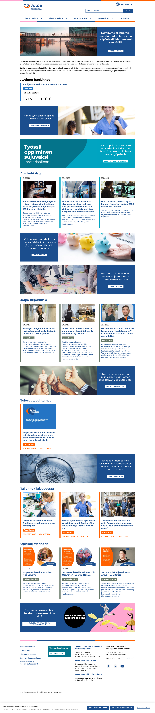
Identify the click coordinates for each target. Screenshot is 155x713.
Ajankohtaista (56, 18)
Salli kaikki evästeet (98, 708)
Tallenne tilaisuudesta (37, 488)
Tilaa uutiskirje (57, 654)
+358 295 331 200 (127, 658)
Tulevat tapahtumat (35, 400)
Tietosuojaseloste (28, 654)
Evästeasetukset (27, 647)
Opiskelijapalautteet (115, 387)
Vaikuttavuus (116, 286)
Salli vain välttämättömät (122, 708)
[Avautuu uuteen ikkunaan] (108, 666)
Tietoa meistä (31, 18)
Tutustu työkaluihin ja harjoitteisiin (39, 624)
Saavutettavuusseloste (30, 658)
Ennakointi (103, 18)
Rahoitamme (80, 18)
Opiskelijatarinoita (34, 544)
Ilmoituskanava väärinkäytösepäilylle (29, 663)
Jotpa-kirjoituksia (33, 300)
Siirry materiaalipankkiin (115, 161)
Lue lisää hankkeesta (39, 125)
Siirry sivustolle (115, 476)
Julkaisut (125, 18)
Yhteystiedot (26, 650)
